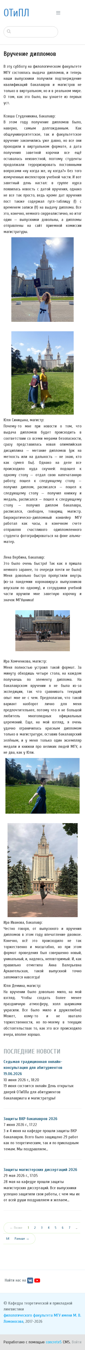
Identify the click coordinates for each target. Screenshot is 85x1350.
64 (7, 1239)
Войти (76, 1342)
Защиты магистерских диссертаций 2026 (40, 1169)
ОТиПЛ (16, 13)
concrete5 (54, 1342)
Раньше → (22, 1239)
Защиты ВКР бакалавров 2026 (30, 1118)
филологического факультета (28, 1315)
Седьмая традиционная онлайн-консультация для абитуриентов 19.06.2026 (33, 1067)
